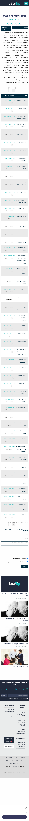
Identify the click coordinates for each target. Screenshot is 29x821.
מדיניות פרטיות (14, 763)
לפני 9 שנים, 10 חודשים (9, 399)
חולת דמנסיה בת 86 (21, 192)
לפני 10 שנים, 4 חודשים (9, 423)
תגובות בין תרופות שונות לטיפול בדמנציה (21, 271)
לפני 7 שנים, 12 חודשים (9, 297)
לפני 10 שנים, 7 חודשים (9, 473)
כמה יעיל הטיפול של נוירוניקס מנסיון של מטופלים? (21, 449)
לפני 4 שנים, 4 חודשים (9, 174)
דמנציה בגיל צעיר (22, 297)
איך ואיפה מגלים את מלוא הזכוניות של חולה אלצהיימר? (21, 352)
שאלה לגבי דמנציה (21, 216)
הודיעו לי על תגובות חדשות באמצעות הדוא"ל (15, 562)
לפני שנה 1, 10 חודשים (9, 116)
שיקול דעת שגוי (22, 108)
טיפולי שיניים (21, 722)
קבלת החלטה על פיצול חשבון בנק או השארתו (21, 184)
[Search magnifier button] (13, 27)
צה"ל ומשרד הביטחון (22, 725)
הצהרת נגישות (9, 760)
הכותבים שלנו (19, 760)
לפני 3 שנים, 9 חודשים (9, 142)
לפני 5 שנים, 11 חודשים (9, 224)
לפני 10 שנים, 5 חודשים (9, 457)
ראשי (18, 19)
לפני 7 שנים (9, 268)
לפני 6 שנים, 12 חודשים (9, 255)
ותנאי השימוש (17, 772)
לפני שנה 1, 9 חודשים (9, 108)
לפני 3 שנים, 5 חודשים (9, 124)
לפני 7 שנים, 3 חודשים (9, 279)
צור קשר (22, 757)
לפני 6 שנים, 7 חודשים (9, 248)
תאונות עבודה (21, 744)
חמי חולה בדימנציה (21, 208)
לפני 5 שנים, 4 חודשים (9, 208)
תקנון (16, 757)
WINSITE (15, 766)
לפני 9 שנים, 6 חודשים (9, 367)
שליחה (24, 566)
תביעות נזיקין (20, 739)
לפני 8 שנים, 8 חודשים (9, 333)
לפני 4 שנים (9, 166)
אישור (14, 817)
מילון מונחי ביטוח (9, 716)
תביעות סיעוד (10, 709)
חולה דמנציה (23, 289)
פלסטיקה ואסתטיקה (22, 728)
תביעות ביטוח (9, 706)
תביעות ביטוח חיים (9, 714)
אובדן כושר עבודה (9, 711)
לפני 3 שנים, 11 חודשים (9, 158)
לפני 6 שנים (9, 232)
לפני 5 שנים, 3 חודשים (9, 200)
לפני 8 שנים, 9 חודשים (9, 341)
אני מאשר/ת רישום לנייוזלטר (19, 559)
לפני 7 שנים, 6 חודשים (9, 289)
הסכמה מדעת (21, 731)
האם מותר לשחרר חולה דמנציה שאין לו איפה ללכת (21, 134)
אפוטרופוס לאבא (22, 174)
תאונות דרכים (21, 742)
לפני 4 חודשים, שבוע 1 (9, 100)
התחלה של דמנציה (21, 100)
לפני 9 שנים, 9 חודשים (9, 383)
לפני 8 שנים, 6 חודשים (9, 325)
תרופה (24, 415)
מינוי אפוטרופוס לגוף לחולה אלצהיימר (22, 318)
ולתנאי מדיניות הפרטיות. (21, 813)
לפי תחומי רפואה (20, 733)
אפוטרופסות (23, 325)
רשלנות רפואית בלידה (21, 711)
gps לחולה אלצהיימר (21, 407)
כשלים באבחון (21, 720)
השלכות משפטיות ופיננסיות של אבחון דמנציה (21, 507)
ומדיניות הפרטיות (13, 698)
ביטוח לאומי (22, 746)
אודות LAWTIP (8, 757)
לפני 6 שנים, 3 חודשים (9, 240)
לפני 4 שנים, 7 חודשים (9, 182)
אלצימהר (24, 515)
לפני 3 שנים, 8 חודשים (9, 132)
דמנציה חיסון (23, 232)
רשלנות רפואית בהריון (21, 715)
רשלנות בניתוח (21, 718)
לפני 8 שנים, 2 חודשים (9, 305)
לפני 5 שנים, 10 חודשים (9, 216)
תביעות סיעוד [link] (12, 19)
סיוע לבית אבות (22, 367)
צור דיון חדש (4, 28)
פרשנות (24, 439)
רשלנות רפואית (22, 706)
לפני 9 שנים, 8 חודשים (9, 375)
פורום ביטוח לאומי (20, 749)
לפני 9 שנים (11, 359)
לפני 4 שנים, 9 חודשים (9, 192)
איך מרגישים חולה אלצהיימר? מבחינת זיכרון (21, 281)
